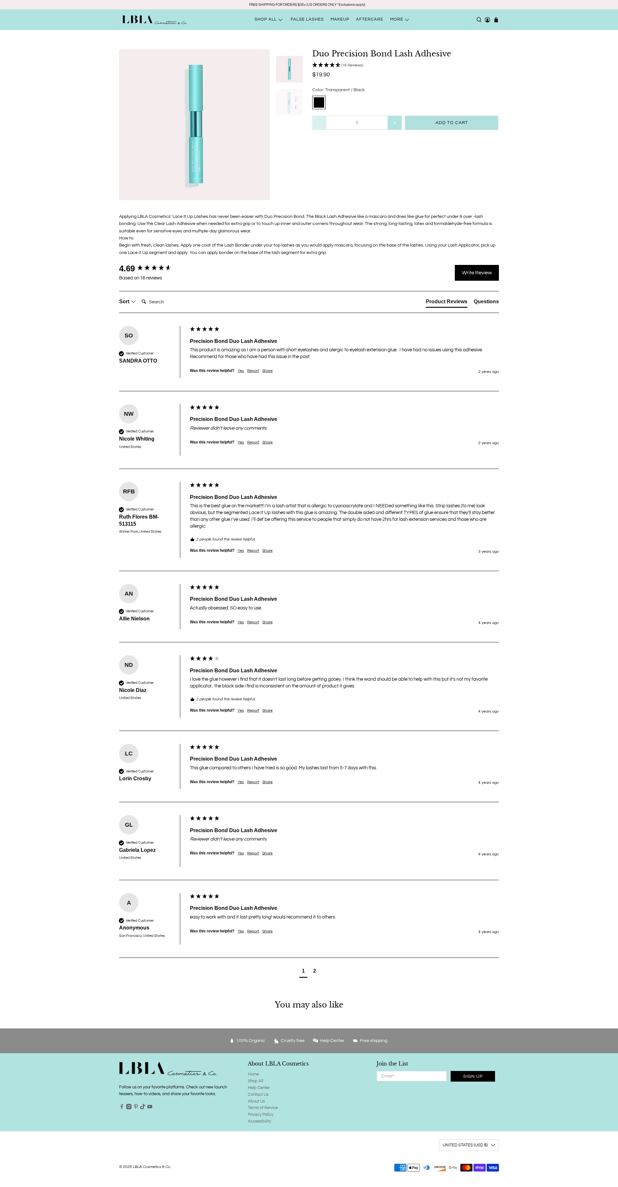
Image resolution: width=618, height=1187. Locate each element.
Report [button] (253, 371)
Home (253, 1074)
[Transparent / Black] (319, 102)
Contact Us (258, 1094)
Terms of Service (263, 1107)
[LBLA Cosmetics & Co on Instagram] (129, 1108)
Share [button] (267, 371)
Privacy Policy (260, 1114)
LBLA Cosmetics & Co (151, 1167)
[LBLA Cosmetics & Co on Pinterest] (136, 1108)
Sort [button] (125, 301)
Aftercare (369, 19)
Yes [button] (241, 371)
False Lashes (307, 19)
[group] (153, 268)
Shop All (255, 1081)
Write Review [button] (477, 272)
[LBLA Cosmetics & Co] (155, 20)
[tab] (446, 303)
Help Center (259, 1087)
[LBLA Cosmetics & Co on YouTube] (150, 1108)
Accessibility (259, 1121)
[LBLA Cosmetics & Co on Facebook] (122, 1108)
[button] (405, 65)
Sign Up (473, 1076)
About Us (256, 1101)
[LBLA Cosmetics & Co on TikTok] (142, 1108)
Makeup (340, 19)
